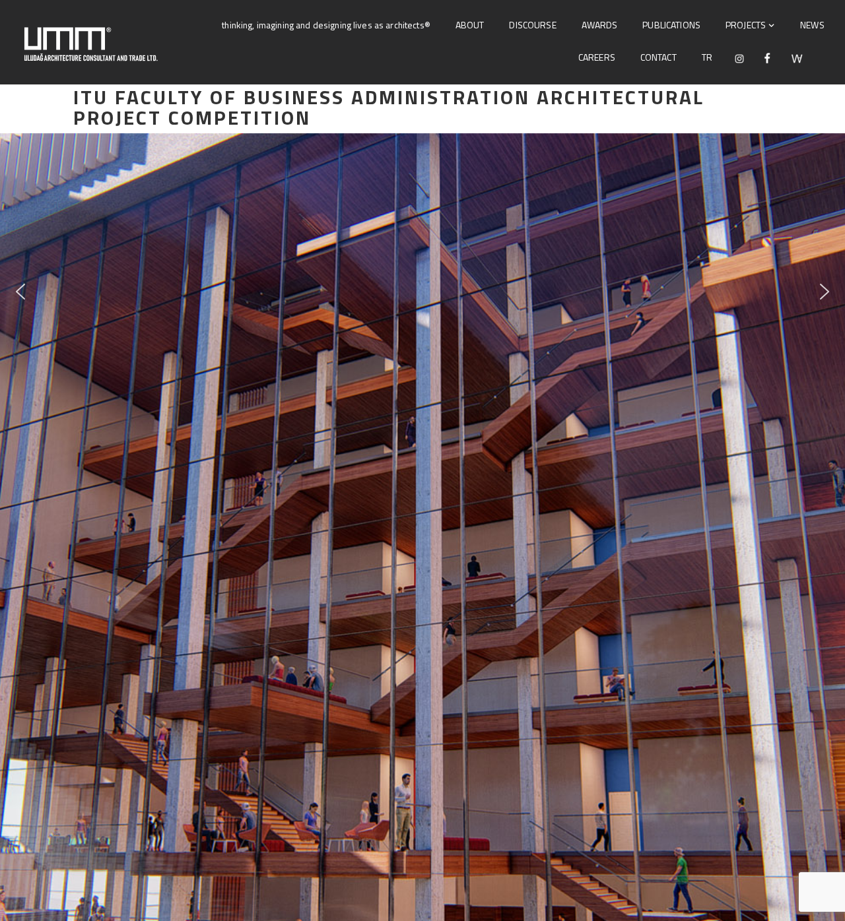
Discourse (532, 25)
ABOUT (470, 25)
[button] (20, 291)
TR (707, 57)
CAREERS (596, 57)
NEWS (812, 25)
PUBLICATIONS (671, 25)
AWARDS (600, 25)
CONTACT (658, 57)
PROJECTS (746, 25)
